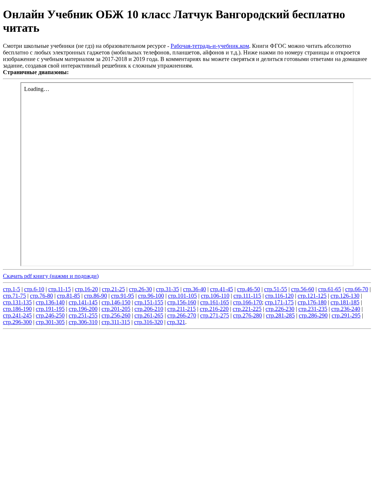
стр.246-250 (50, 315)
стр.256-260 (116, 315)
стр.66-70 (356, 289)
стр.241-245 (17, 315)
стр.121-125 (312, 296)
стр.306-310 (83, 322)
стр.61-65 (329, 289)
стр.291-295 (346, 315)
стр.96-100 (151, 296)
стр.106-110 (215, 296)
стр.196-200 (83, 309)
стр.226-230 (280, 309)
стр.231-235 (312, 309)
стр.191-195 (50, 309)
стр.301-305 (50, 322)
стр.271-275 (214, 315)
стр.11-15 (59, 289)
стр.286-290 (313, 315)
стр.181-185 (345, 302)
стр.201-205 (116, 309)
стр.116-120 (279, 296)
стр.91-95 (122, 296)
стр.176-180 (312, 302)
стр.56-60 (302, 289)
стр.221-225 (247, 309)
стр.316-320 (148, 322)
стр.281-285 (280, 315)
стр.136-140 (50, 302)
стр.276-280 (247, 315)
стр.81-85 (68, 296)
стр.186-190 (17, 309)
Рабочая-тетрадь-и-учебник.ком (210, 46)
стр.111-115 (247, 296)
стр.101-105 (182, 296)
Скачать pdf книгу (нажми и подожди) (51, 276)
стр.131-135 (17, 302)
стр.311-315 (116, 322)
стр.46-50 (248, 289)
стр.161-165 (214, 302)
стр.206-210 (148, 309)
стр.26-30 (140, 289)
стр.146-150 (116, 302)
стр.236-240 (345, 309)
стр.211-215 (181, 309)
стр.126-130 (345, 296)
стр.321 (176, 322)
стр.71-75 (14, 296)
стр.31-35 (167, 289)
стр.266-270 (181, 315)
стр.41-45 (221, 289)
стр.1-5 (11, 289)
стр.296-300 (17, 322)
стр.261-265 (148, 315)
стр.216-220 (214, 309)
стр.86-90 (95, 296)
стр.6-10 (34, 289)
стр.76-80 (41, 296)
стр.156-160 (181, 302)
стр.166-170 (247, 302)
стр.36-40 (194, 289)
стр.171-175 (279, 302)
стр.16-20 (86, 289)
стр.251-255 (83, 315)
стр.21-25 (113, 289)
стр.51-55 (275, 289)
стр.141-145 (83, 302)
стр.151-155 (148, 302)
